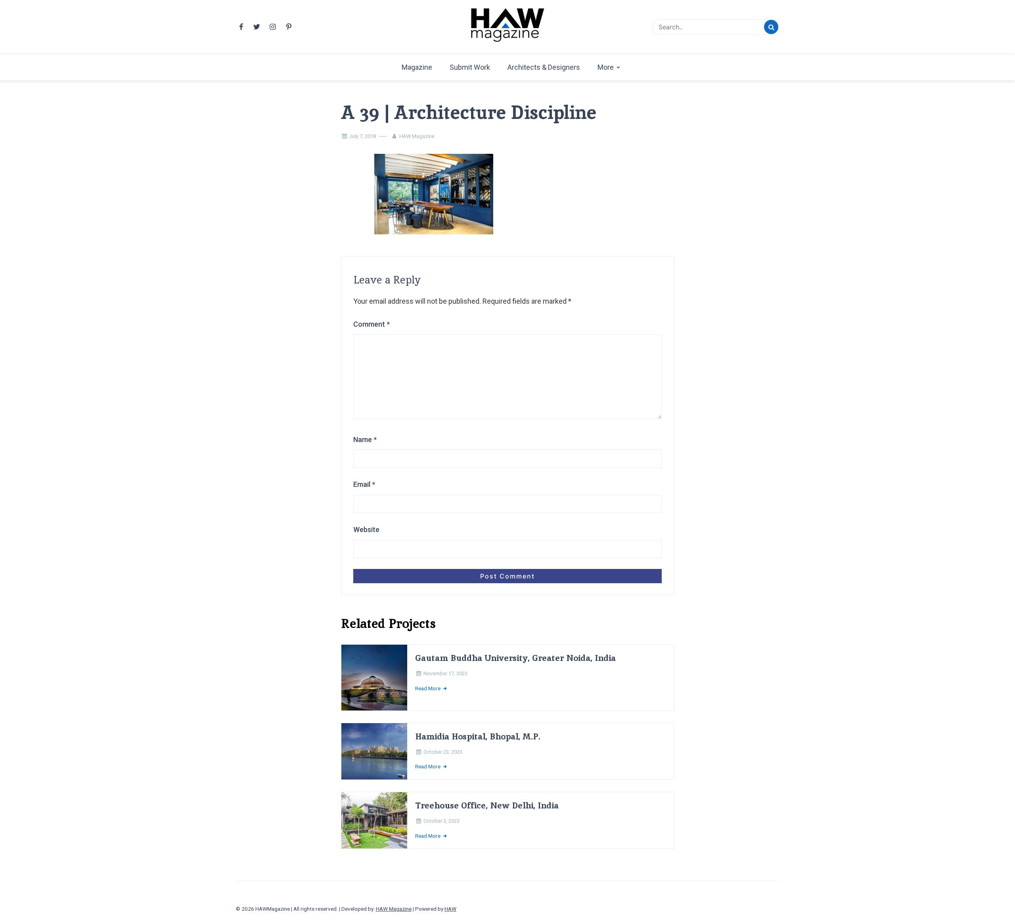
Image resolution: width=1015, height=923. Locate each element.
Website (366, 529)
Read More (428, 688)
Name (365, 439)
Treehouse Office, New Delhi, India (487, 805)
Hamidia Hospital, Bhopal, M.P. (477, 736)
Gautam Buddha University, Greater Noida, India (515, 658)
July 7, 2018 (362, 136)
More (606, 67)
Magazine (417, 67)
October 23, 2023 (442, 752)
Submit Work (470, 67)
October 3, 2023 (441, 821)
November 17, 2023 (445, 673)
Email (364, 484)
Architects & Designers (544, 67)
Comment (371, 324)
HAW (450, 909)
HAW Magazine (417, 136)
